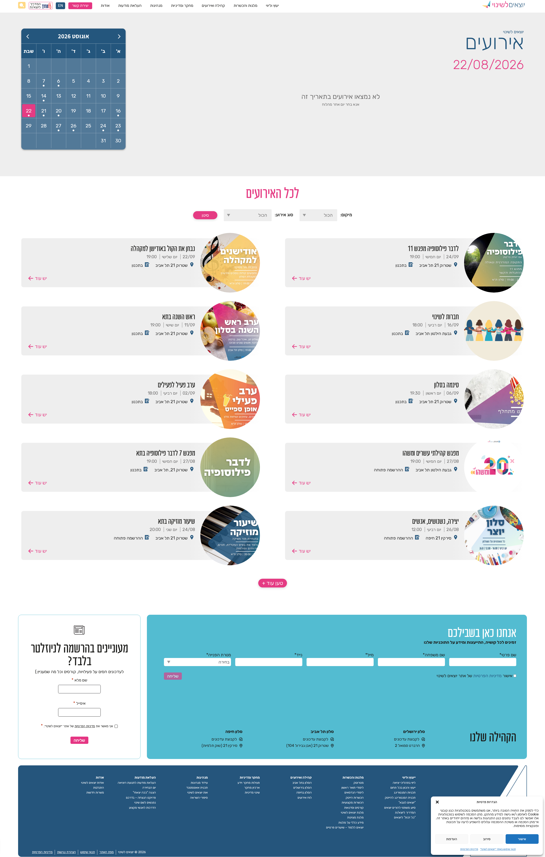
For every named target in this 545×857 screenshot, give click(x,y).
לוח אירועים (305, 797)
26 (73, 126)
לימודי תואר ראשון (352, 787)
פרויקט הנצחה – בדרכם (141, 797)
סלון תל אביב (322, 731)
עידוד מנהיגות (199, 783)
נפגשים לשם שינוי (145, 802)
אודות (105, 5)
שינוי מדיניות (252, 792)
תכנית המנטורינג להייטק (400, 797)
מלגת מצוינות (355, 817)
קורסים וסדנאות (354, 807)
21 (43, 111)
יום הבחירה (149, 787)
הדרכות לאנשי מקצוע (142, 807)
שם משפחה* (434, 654)
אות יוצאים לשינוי (197, 792)
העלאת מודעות (130, 5)
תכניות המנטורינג (405, 792)
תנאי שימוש (87, 852)
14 (43, 96)
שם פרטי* (507, 654)
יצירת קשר (80, 5)
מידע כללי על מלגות (351, 822)
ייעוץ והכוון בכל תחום (403, 787)
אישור (522, 839)
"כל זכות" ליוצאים (405, 817)
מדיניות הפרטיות (469, 849)
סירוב (486, 839)
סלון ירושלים (414, 731)
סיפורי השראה (199, 797)
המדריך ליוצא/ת (35, 6)
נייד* (298, 654)
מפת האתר (106, 852)
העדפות (451, 839)
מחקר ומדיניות (182, 5)
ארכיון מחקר (252, 787)
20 (59, 111)
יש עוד (305, 278)
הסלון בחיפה (304, 792)
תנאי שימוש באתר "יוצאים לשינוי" (498, 849)
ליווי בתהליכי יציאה (404, 783)
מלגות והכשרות (245, 5)
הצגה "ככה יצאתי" (144, 792)
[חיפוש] (22, 5)
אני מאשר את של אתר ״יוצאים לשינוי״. (77, 725)
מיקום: (346, 214)
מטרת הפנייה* (218, 654)
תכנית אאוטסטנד (197, 787)
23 (118, 126)
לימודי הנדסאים (354, 792)
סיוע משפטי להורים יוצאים (400, 807)
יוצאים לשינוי (513, 31)
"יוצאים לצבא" (407, 802)
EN (60, 5)
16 (118, 111)
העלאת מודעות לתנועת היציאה (137, 783)
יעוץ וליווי (272, 5)
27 (58, 126)
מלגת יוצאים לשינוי (352, 812)
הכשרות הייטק (355, 797)
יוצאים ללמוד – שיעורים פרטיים (345, 827)
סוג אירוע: (284, 214)
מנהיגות (156, 5)
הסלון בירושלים (302, 787)
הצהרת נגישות (66, 852)
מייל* (369, 654)
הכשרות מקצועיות (353, 802)
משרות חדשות (95, 792)
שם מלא (79, 679)
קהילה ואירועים (213, 5)
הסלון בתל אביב (302, 783)
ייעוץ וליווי (409, 777)
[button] (437, 802)
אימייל (79, 703)
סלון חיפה (233, 731)
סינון (205, 215)
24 (103, 126)
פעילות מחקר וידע (249, 783)
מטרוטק (359, 783)
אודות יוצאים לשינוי (92, 783)
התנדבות (98, 787)
